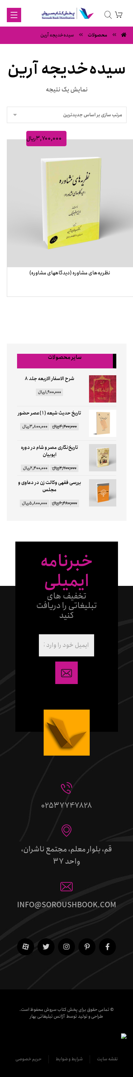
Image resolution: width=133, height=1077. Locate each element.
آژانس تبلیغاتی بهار (47, 1016)
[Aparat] (25, 946)
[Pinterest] (86, 946)
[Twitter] (46, 946)
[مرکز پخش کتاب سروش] (66, 15)
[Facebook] (107, 946)
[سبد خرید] (119, 14)
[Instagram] (66, 946)
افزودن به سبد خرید (68, 304)
